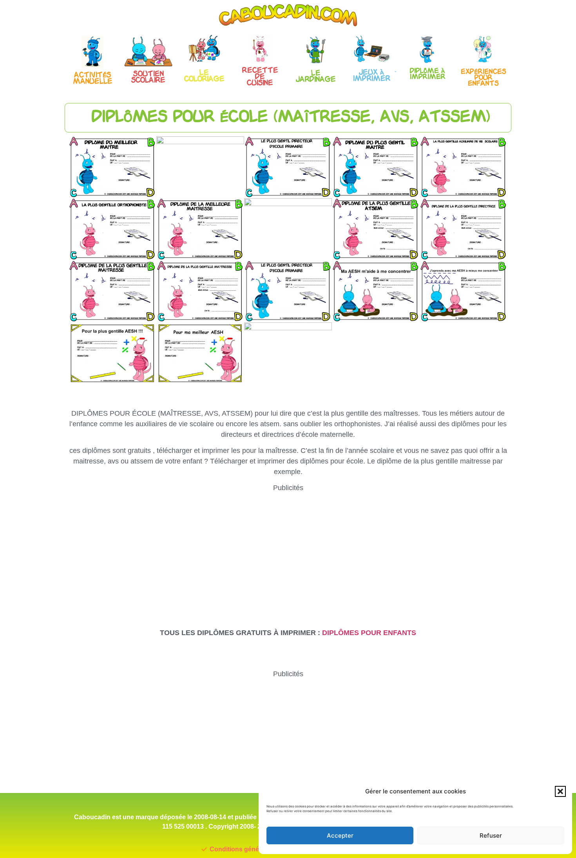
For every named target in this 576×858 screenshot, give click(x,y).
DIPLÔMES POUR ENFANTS (369, 633)
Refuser (491, 835)
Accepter (340, 835)
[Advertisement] (288, 548)
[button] (560, 791)
